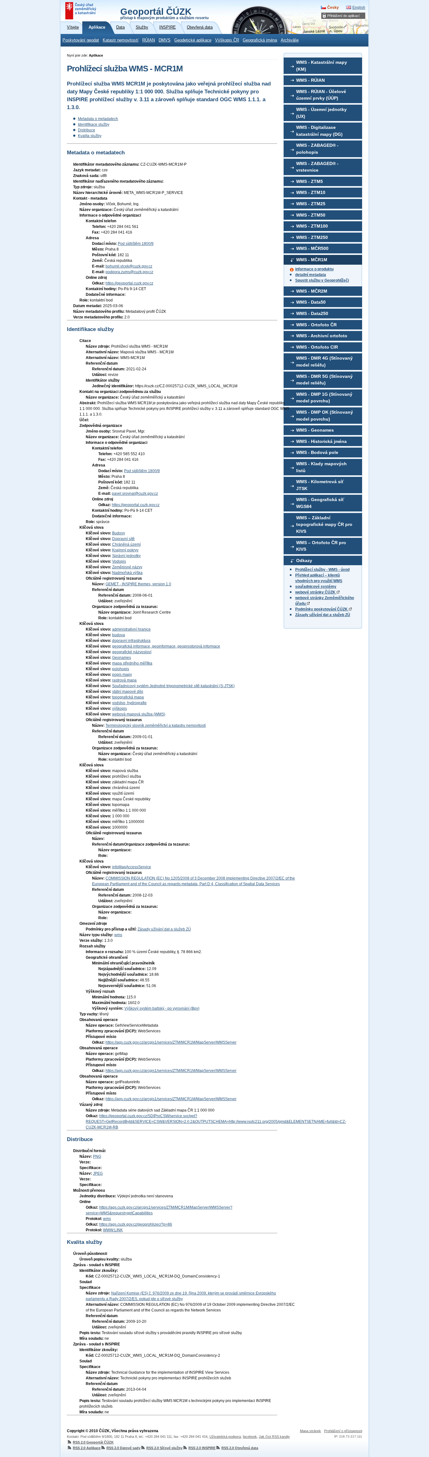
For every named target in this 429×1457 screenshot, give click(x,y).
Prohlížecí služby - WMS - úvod (322, 569)
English (358, 7)
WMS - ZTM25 (310, 203)
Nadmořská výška (127, 573)
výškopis (119, 708)
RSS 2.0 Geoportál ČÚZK (93, 1442)
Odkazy (304, 560)
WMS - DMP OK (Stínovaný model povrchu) (324, 416)
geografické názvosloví (131, 652)
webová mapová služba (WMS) (138, 714)
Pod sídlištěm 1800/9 (136, 243)
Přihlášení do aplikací (343, 16)
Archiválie (290, 40)
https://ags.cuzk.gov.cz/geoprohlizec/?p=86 (135, 1224)
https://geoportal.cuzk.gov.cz (129, 283)
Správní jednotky (126, 556)
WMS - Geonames (315, 430)
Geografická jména (260, 40)
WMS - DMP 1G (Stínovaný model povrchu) (324, 398)
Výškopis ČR (227, 40)
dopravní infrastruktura (131, 640)
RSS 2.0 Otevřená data (239, 1448)
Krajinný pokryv (125, 550)
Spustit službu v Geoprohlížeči (322, 280)
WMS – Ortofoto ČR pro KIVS (321, 546)
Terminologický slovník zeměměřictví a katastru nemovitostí (156, 725)
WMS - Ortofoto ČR (316, 324)
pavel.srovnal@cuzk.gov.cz (135, 493)
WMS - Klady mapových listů (321, 467)
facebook (250, 1436)
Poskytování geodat (80, 40)
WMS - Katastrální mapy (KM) (321, 66)
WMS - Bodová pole (317, 452)
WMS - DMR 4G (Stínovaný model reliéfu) (324, 361)
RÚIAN (148, 40)
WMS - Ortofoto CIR (317, 347)
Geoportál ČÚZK (164, 13)
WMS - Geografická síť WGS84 (320, 503)
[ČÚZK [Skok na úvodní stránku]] (81, 11)
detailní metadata (310, 275)
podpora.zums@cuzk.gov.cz (129, 272)
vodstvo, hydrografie (129, 703)
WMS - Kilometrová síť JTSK (320, 485)
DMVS (165, 40)
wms (118, 935)
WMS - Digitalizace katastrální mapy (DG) (319, 131)
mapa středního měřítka (132, 663)
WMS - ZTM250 (312, 237)
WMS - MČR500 (312, 248)
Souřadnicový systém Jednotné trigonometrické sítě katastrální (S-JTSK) (173, 686)
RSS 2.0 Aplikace (86, 1448)
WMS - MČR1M (311, 259)
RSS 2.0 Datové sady (123, 1448)
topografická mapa (128, 697)
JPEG (98, 1173)
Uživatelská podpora (225, 1436)
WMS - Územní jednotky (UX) (321, 113)
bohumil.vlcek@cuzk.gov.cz (129, 266)
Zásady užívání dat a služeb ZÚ (322, 615)
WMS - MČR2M (311, 291)
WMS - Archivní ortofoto (321, 335)
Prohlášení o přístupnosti (343, 1431)
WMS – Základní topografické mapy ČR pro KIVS (324, 524)
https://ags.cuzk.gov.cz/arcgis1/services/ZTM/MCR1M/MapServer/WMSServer (171, 1042)
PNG (97, 1156)
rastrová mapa (124, 680)
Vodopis (119, 561)
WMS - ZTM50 (310, 215)
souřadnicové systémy (315, 586)
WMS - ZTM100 (312, 226)
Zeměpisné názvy (127, 567)
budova (118, 635)
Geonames (121, 657)
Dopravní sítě (123, 539)
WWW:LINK (113, 1230)
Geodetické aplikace (192, 40)
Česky (333, 7)
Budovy (118, 533)
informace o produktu (314, 269)
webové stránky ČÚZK (315, 592)
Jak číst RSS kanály (274, 1436)
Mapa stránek (310, 1431)
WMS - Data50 (311, 302)
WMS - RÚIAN (310, 80)
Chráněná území (126, 544)
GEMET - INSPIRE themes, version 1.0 (138, 584)
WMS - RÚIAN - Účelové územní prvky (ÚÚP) (321, 95)
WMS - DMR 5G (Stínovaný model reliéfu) (324, 380)
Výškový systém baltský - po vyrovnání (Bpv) (161, 1008)
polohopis (120, 669)
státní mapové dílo (127, 691)
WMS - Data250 (312, 313)
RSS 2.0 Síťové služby (164, 1448)
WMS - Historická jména (321, 441)
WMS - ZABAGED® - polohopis (317, 149)
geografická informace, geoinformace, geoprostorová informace (166, 646)
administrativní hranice (131, 629)
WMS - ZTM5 (309, 181)
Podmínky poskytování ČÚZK (322, 609)
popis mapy (122, 674)
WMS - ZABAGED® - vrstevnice (317, 167)
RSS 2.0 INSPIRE (201, 1448)
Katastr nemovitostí (120, 40)
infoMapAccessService (131, 867)
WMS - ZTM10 (310, 192)
